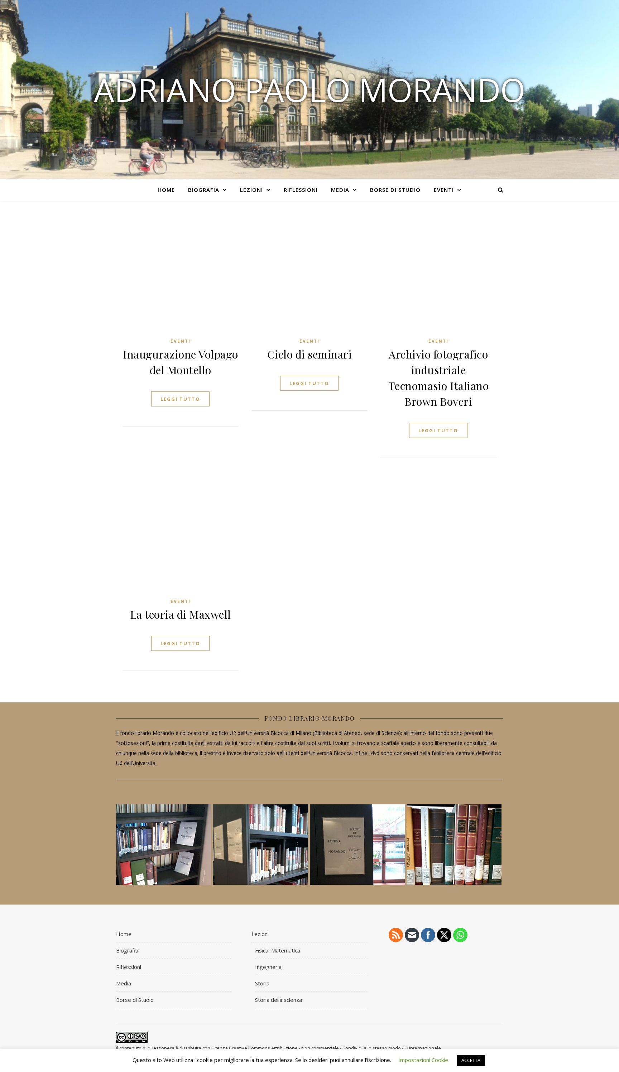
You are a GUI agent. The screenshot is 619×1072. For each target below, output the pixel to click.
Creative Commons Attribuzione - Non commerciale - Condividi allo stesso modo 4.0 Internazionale (335, 1048)
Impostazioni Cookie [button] (423, 1059)
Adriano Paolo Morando (309, 89)
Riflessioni (301, 189)
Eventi (444, 189)
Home (166, 189)
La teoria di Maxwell (180, 614)
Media (340, 189)
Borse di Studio (395, 189)
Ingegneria (268, 966)
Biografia (203, 189)
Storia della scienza (278, 999)
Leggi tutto (180, 399)
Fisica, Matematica (277, 950)
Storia (262, 983)
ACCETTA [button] (470, 1060)
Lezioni (251, 189)
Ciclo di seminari (309, 354)
